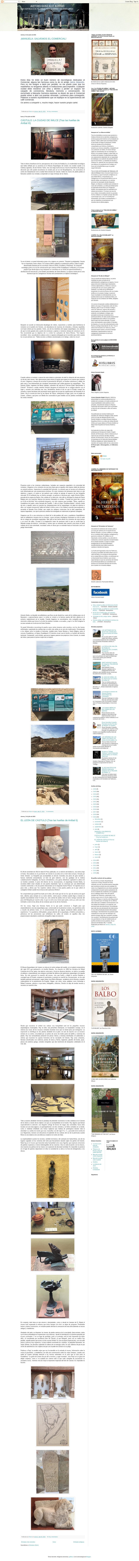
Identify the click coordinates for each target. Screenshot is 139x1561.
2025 (95, 791)
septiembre (98, 827)
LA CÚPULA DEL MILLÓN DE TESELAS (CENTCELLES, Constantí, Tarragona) (109, 649)
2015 (95, 817)
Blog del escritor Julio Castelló (97, 1159)
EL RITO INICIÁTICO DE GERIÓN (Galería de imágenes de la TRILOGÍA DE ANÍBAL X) (109, 770)
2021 (95, 801)
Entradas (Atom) (34, 1545)
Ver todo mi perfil (105, 459)
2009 (95, 873)
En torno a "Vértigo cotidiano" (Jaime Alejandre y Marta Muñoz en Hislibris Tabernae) (110, 754)
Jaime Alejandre (77, 82)
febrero (97, 854)
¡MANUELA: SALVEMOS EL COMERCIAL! (43, 38)
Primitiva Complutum (96, 1168)
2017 (95, 812)
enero (96, 857)
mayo (96, 847)
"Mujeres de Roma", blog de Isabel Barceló (97, 1150)
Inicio (54, 1542)
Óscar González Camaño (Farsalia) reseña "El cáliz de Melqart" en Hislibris (109, 724)
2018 (95, 809)
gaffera (71, 1557)
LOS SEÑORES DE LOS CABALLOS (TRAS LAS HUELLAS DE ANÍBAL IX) (109, 738)
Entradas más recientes (28, 1542)
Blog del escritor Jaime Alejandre (97, 1155)
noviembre (98, 821)
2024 (95, 794)
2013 (95, 863)
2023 (95, 796)
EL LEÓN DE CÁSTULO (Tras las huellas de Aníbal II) (49, 820)
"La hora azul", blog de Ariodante (97, 1145)
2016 (95, 814)
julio (96, 829)
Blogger (88, 1557)
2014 (95, 860)
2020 (95, 804)
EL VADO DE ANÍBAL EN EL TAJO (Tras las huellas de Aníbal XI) (109, 678)
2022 (95, 799)
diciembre (98, 819)
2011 (95, 868)
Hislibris (95, 1162)
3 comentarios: (50, 811)
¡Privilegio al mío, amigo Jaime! (102, 616)
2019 (95, 807)
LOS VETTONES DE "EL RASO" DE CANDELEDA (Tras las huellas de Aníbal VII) (109, 632)
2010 (95, 870)
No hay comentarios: (52, 111)
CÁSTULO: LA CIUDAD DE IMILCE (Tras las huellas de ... (104, 836)
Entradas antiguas (78, 1542)
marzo (97, 852)
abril (96, 849)
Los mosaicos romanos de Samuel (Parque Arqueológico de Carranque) (109, 694)
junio (96, 844)
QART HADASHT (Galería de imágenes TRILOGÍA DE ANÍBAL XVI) (110, 664)
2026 (95, 789)
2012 (95, 865)
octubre (97, 824)
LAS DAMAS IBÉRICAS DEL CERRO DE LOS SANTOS (109, 709)
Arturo (105, 456)
